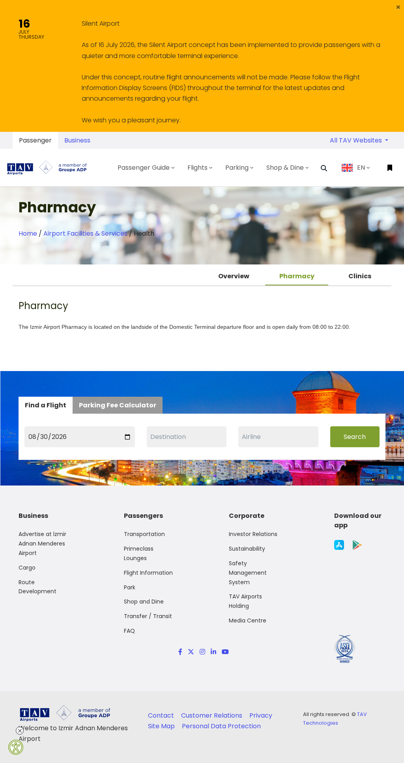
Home (28, 233)
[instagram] (202, 652)
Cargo (27, 568)
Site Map (162, 726)
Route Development (37, 587)
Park (129, 587)
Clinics (359, 276)
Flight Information (148, 573)
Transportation (144, 534)
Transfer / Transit (148, 616)
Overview (233, 276)
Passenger (35, 140)
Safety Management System (248, 572)
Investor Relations (253, 534)
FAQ (129, 631)
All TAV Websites (356, 140)
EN (361, 167)
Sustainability (247, 549)
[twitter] (191, 652)
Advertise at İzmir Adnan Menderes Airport (42, 543)
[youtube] (224, 652)
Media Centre (247, 620)
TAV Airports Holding (245, 601)
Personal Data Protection (221, 726)
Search (355, 436)
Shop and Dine (144, 602)
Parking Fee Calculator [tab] (117, 405)
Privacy (260, 715)
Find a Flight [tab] (45, 405)
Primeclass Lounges (138, 553)
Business (77, 140)
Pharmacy (296, 276)
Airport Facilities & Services (85, 233)
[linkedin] (213, 652)
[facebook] (180, 652)
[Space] (50, 167)
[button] (398, 7)
